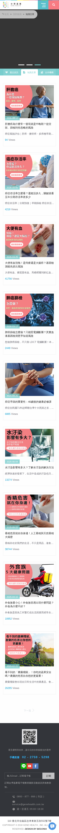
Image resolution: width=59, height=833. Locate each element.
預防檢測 (17, 14)
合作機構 (49, 72)
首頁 (7, 14)
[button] (21, 65)
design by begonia (36, 829)
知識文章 (30, 14)
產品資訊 (13, 72)
